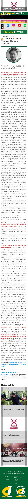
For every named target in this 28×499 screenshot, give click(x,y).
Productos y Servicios (16, 480)
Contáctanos (6, 482)
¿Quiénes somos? (16, 477)
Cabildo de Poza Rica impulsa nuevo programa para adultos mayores (13, 460)
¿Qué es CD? (6, 477)
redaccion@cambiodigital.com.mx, (14, 473)
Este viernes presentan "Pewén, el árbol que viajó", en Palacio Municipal (13, 408)
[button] (2, 5)
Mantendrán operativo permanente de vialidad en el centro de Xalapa (13, 434)
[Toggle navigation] (2, 17)
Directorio (7, 479)
